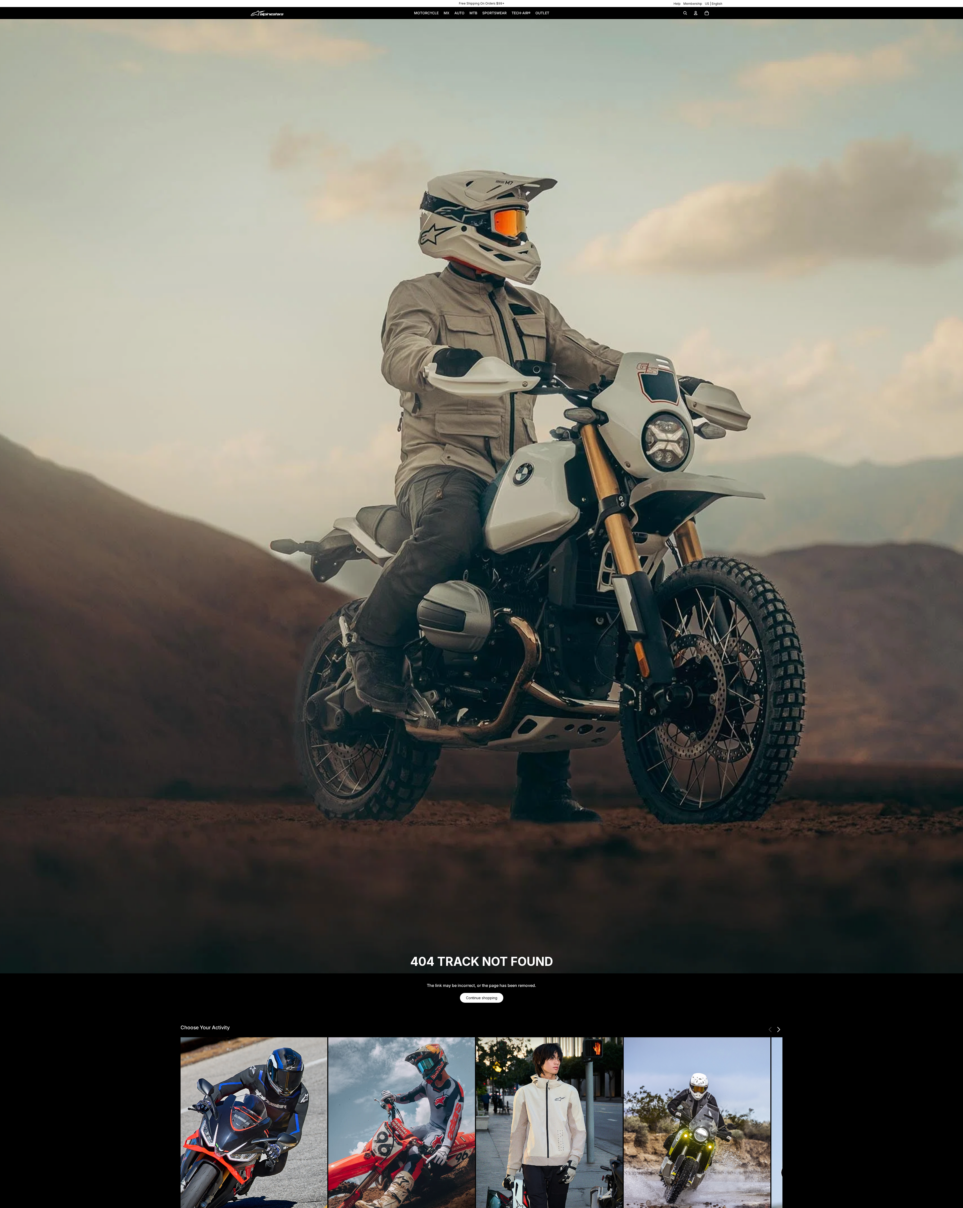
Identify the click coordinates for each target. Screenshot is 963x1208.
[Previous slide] (770, 1030)
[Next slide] (778, 1030)
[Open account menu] (695, 13)
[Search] (685, 13)
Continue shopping (481, 998)
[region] (481, 3)
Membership (692, 4)
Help (677, 4)
